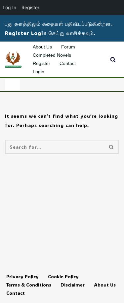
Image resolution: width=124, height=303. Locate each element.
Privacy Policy (22, 276)
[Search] (113, 59)
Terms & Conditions (28, 285)
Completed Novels (52, 55)
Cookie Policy (63, 276)
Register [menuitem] (30, 7)
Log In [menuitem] (9, 7)
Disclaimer (73, 285)
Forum (68, 46)
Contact (68, 63)
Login (38, 71)
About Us (42, 46)
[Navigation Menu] (12, 84)
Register (41, 63)
